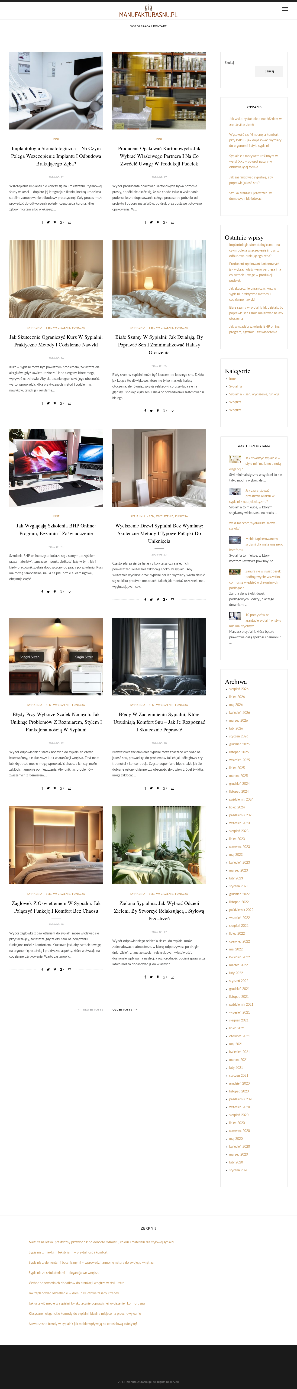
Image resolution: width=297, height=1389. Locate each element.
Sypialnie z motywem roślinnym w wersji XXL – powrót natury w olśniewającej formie (253, 162)
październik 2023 (241, 815)
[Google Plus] (62, 222)
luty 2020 (236, 1162)
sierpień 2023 (239, 831)
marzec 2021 (238, 1060)
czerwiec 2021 (239, 1036)
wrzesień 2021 (239, 1012)
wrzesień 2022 (239, 918)
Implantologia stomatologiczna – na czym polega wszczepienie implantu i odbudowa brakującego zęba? (56, 156)
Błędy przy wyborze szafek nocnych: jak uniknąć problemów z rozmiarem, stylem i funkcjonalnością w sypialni (56, 722)
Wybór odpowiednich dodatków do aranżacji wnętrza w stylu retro (76, 1283)
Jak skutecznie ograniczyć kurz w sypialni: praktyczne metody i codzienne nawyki (252, 294)
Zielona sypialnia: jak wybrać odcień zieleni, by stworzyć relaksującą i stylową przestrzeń (159, 911)
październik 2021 (241, 1004)
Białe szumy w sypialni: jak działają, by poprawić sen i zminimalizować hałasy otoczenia (159, 344)
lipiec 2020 (237, 1123)
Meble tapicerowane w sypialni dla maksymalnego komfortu (256, 544)
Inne (56, 139)
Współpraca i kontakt (148, 26)
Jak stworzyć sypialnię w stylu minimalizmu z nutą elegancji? (255, 464)
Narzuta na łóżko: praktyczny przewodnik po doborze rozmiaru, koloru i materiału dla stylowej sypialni (101, 1242)
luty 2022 (236, 973)
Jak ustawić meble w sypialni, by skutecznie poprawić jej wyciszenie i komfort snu (87, 1303)
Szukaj (229, 63)
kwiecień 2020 (239, 1146)
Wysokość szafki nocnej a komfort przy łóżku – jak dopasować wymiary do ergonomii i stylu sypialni (255, 140)
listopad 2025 (239, 752)
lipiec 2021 (237, 1028)
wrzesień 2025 (239, 760)
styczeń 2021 (238, 1075)
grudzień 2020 (239, 1083)
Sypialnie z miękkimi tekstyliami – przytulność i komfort (68, 1252)
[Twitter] (48, 222)
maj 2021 (236, 1044)
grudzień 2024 (239, 783)
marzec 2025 (238, 776)
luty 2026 (236, 728)
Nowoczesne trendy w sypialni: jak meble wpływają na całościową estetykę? (83, 1324)
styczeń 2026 (238, 736)
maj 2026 (236, 705)
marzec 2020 (238, 1154)
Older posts (122, 1009)
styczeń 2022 (238, 981)
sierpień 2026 (239, 689)
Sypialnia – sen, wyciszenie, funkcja (56, 327)
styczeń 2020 (238, 1170)
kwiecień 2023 (239, 862)
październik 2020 (241, 1099)
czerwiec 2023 (239, 847)
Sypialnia (235, 386)
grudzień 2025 (239, 744)
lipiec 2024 (237, 807)
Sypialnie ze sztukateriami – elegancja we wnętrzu (64, 1273)
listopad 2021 (239, 996)
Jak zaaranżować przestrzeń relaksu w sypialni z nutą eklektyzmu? (251, 496)
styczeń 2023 (238, 886)
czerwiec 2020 (239, 1131)
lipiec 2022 (237, 933)
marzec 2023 (238, 870)
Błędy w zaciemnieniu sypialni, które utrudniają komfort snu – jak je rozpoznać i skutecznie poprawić (159, 722)
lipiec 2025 (237, 768)
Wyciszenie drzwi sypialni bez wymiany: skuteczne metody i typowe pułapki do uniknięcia (159, 533)
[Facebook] (42, 222)
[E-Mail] (69, 222)
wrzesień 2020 (239, 1107)
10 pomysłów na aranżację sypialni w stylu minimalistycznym (255, 621)
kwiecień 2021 (239, 1052)
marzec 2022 (238, 965)
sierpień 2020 (239, 1115)
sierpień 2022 (239, 925)
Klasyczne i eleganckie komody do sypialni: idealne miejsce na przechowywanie (85, 1313)
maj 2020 (236, 1138)
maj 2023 (236, 854)
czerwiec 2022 (239, 941)
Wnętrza (235, 402)
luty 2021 (236, 1067)
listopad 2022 (239, 902)
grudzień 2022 (239, 894)
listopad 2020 (239, 1091)
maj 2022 (236, 949)
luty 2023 (236, 878)
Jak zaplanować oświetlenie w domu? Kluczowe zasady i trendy (74, 1293)
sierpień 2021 (239, 1020)
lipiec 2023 (237, 839)
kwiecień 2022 (239, 957)
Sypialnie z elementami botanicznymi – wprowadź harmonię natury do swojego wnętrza (91, 1262)
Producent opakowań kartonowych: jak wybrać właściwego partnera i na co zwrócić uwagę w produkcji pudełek (159, 156)
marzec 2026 (238, 720)
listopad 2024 (239, 791)
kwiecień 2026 (239, 712)
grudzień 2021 (239, 989)
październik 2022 (241, 910)
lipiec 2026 (237, 697)
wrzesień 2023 (239, 823)
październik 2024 (241, 799)
